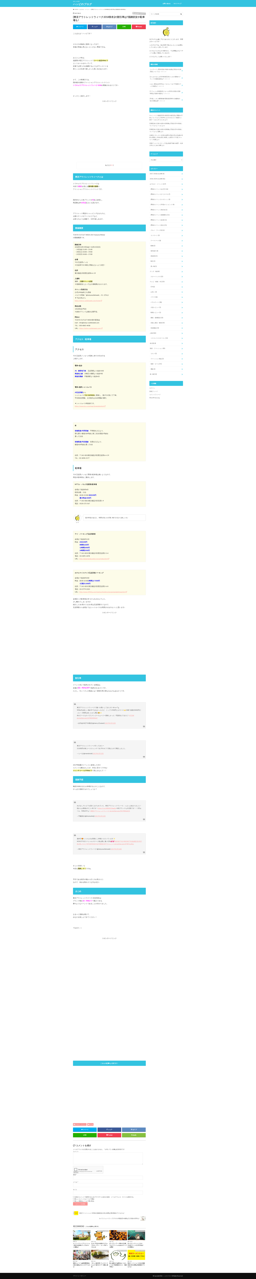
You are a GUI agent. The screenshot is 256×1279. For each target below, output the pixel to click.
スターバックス (157, 276)
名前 (75, 1174)
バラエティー (156, 302)
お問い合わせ (166, 3)
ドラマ (154, 297)
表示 (111, 165)
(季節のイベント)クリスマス (160, 194)
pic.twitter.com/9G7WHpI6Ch (120, 811)
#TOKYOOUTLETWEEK (95, 844)
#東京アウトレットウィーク (99, 811)
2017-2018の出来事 (157, 174)
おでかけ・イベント (80, 1124)
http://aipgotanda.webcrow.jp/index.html (93, 559)
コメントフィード (155, 394)
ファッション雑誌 (157, 359)
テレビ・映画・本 (157, 281)
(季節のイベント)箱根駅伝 (160, 215)
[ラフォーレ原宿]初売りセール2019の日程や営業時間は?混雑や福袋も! (165, 92)
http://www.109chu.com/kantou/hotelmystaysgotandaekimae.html (102, 592)
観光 (153, 261)
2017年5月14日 (116, 849)
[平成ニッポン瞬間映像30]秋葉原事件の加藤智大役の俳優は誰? (165, 100)
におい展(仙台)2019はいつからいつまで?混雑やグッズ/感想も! (165, 85)
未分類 (153, 343)
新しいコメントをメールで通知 (84, 1199)
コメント (76, 1151)
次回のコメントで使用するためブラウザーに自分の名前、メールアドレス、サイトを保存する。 (105, 1197)
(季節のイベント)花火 (159, 225)
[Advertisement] (109, 116)
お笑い (154, 292)
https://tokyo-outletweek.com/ (90, 328)
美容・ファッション (157, 348)
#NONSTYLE (118, 841)
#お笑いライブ (82, 844)
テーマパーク (156, 240)
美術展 (154, 256)
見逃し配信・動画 (157, 323)
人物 (153, 333)
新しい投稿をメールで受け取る (84, 1201)
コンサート (155, 235)
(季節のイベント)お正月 (159, 189)
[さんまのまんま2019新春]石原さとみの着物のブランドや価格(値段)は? (165, 78)
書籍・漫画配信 (157, 317)
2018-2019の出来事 (157, 179)
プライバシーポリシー (79, 1276)
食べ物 (153, 374)
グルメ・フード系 (157, 230)
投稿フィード (153, 391)
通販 (153, 369)
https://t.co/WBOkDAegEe (107, 808)
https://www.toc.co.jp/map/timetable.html (89, 406)
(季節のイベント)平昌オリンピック (162, 204)
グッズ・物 (155, 271)
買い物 (91, 1124)
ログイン (152, 388)
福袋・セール (156, 364)
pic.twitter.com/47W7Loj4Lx (124, 844)
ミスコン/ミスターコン (159, 338)
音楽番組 (155, 328)
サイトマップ (177, 3)
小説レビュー (156, 307)
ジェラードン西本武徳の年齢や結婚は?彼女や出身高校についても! (165, 70)
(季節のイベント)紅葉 (159, 220)
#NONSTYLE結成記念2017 (133, 841)
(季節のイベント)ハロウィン (160, 199)
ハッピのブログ (82, 4)
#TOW (131, 715)
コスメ (154, 353)
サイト (75, 1189)
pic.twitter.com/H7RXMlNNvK (87, 718)
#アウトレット (109, 844)
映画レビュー (156, 312)
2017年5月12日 (110, 723)
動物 (153, 245)
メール (75, 1182)
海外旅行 (154, 251)
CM (153, 287)
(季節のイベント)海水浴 (159, 210)
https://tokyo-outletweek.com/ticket (87, 301)
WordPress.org (154, 398)
